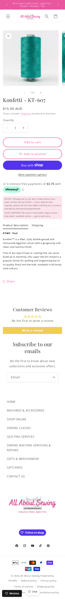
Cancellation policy (48, 592)
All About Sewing (30, 575)
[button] (8, 16)
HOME (11, 402)
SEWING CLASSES (19, 428)
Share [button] (10, 281)
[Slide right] (41, 93)
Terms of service (23, 586)
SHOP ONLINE (16, 419)
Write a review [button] (32, 330)
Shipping (25, 113)
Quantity (8, 120)
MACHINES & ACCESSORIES (25, 410)
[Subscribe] (53, 377)
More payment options (32, 174)
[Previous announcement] (7, 5)
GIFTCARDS (15, 467)
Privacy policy (49, 580)
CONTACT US (16, 476)
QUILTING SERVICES (20, 437)
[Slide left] (24, 93)
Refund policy (29, 580)
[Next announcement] (58, 5)
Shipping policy (46, 586)
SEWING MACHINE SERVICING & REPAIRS (29, 447)
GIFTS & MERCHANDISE (23, 459)
